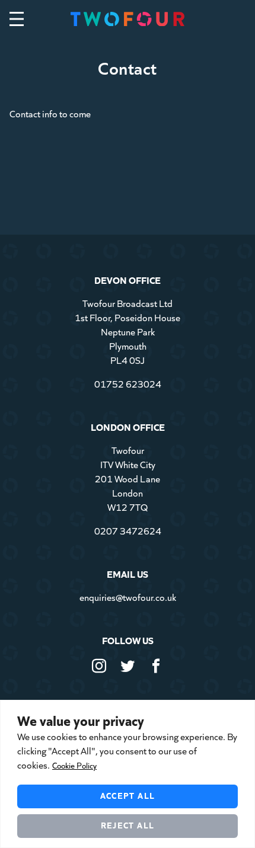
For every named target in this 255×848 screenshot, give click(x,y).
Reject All (128, 825)
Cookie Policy (74, 765)
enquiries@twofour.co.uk (127, 597)
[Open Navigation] (16, 19)
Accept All (127, 795)
